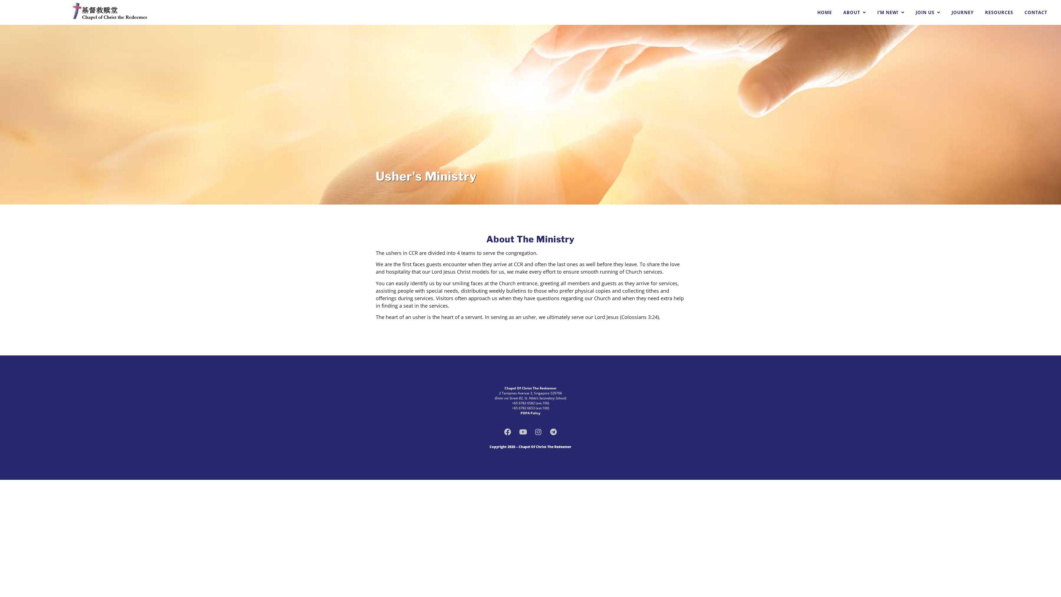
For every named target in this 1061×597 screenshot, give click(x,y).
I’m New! (888, 12)
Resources (999, 12)
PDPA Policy (530, 413)
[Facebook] (508, 432)
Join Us (925, 12)
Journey (963, 12)
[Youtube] (523, 432)
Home (824, 12)
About (851, 12)
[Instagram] (538, 432)
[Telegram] (553, 432)
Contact (1036, 12)
